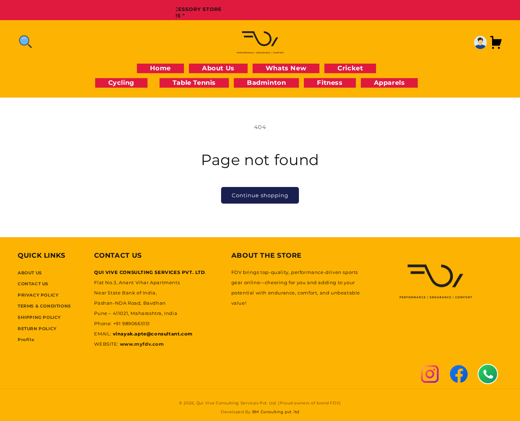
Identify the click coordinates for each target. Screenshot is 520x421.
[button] (25, 41)
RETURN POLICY (37, 328)
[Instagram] (429, 373)
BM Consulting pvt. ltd (275, 411)
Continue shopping (260, 195)
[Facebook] (458, 373)
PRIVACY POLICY (38, 294)
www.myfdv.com (142, 343)
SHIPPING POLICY (39, 317)
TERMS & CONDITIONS (44, 306)
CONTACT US (33, 283)
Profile (26, 339)
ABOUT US (30, 272)
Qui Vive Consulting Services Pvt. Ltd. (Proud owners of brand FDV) (268, 402)
